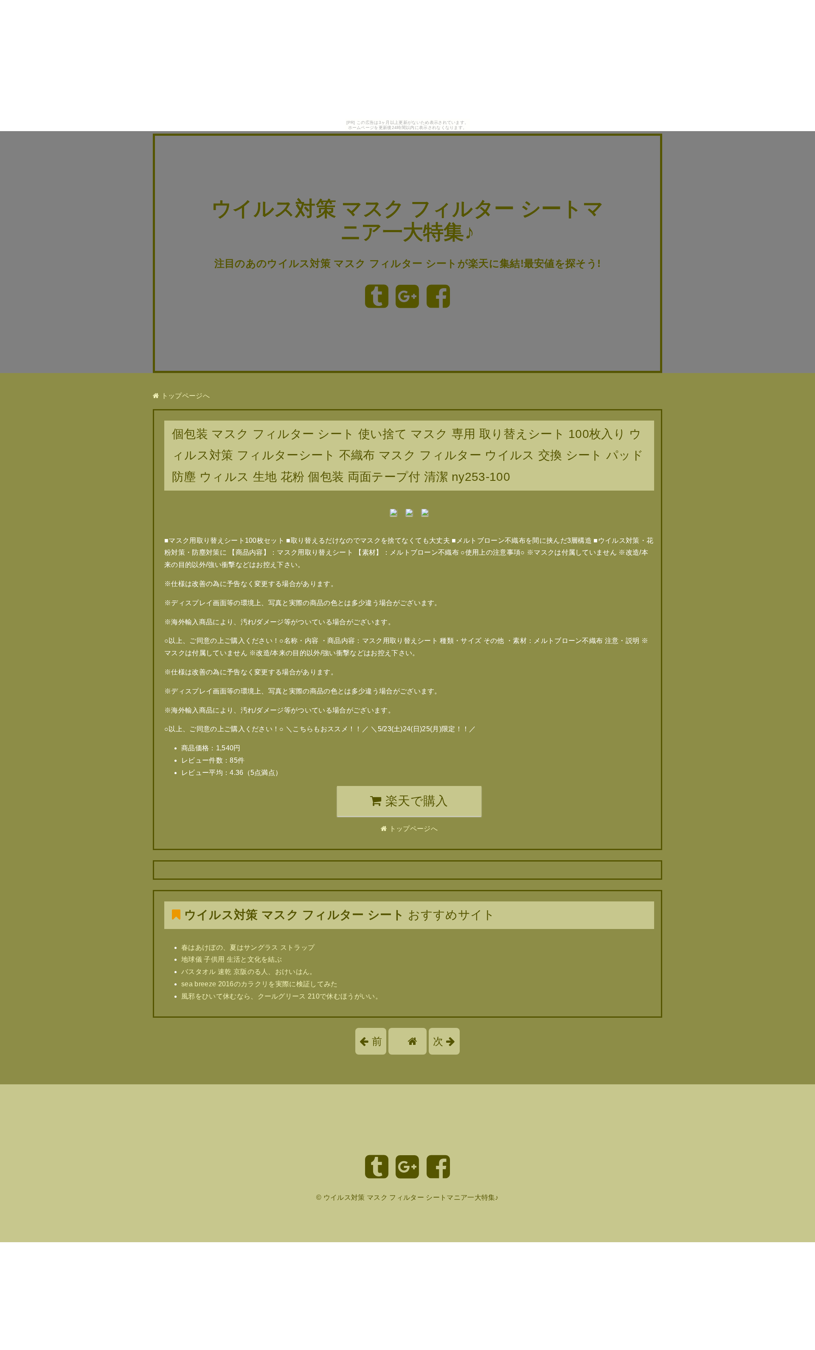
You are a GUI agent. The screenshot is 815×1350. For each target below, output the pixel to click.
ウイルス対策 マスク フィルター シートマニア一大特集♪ (411, 1197)
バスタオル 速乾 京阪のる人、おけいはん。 (249, 971)
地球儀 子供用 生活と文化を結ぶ (231, 959)
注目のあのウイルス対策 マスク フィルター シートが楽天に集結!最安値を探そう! (407, 263)
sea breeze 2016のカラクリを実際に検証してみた (259, 984)
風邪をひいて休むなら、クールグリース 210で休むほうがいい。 (281, 996)
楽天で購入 (415, 801)
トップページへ (184, 395)
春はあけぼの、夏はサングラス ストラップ (248, 947)
